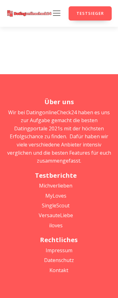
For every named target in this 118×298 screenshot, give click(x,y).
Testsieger (90, 13)
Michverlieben (55, 185)
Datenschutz (59, 260)
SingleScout (56, 205)
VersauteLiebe (56, 215)
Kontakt (58, 270)
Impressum (59, 250)
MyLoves (55, 195)
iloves (56, 225)
